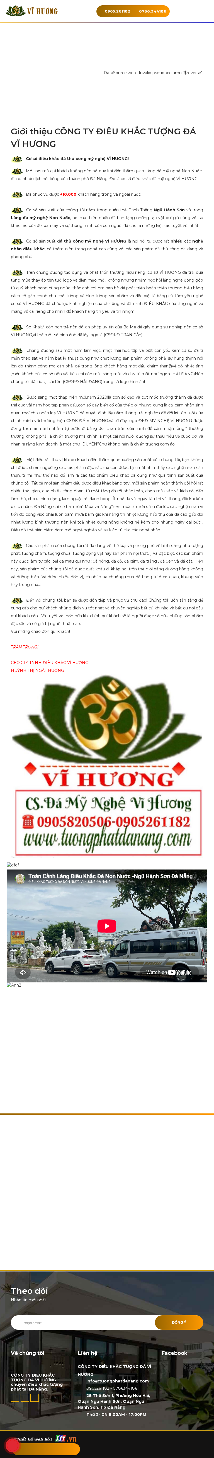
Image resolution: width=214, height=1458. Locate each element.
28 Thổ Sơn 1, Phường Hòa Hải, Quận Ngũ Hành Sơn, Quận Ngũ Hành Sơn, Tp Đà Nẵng (114, 1401)
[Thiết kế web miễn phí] (45, 1438)
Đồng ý (179, 1322)
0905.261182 (117, 11)
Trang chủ (94, 73)
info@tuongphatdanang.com (117, 1381)
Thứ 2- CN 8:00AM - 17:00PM (116, 1414)
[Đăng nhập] (44, 1449)
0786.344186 (152, 11)
